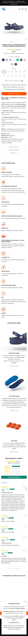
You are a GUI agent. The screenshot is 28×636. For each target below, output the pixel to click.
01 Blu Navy (3, 59)
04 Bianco (14, 59)
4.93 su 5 (18, 461)
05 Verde (17, 59)
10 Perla (12, 64)
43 (12, 76)
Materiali (14, 153)
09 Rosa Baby (24, 59)
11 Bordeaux (15, 64)
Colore (13, 56)
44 (16, 76)
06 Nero (21, 59)
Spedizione (13, 53)
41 (4, 76)
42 (8, 76)
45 (20, 76)
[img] (4, 487)
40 (24, 71)
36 (8, 71)
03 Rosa (10, 59)
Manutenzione (14, 150)
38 (16, 71)
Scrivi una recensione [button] (14, 477)
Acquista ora (14, 366)
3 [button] (14, 568)
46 (24, 76)
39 (20, 71)
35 (4, 71)
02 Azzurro (6, 59)
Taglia (14, 68)
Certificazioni (14, 147)
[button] (10, 49)
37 (12, 71)
